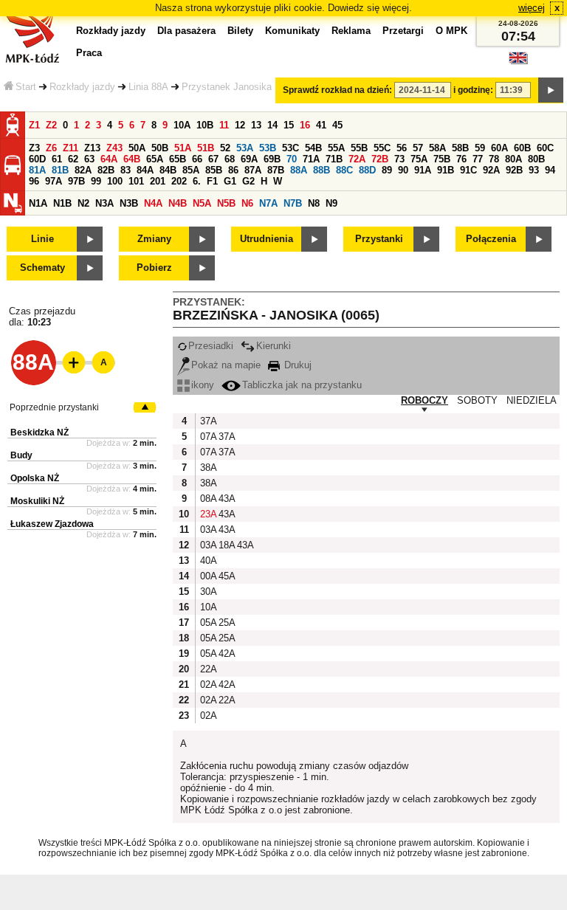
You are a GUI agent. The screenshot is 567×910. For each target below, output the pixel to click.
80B (536, 159)
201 (157, 181)
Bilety (240, 30)
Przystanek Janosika (227, 86)
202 (179, 181)
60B (522, 148)
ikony (202, 384)
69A (249, 159)
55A (336, 148)
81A (37, 170)
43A (226, 498)
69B (272, 159)
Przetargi (403, 30)
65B (177, 159)
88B (321, 170)
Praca (89, 52)
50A (136, 148)
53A (244, 148)
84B (167, 170)
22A (207, 669)
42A (226, 653)
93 (534, 170)
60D (37, 159)
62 (73, 159)
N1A (38, 203)
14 (272, 125)
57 (418, 148)
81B (60, 170)
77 (477, 159)
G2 (248, 181)
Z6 (51, 148)
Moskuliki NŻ (37, 501)
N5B (226, 203)
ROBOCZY (424, 400)
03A (207, 529)
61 (57, 159)
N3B (129, 203)
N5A (202, 203)
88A (298, 170)
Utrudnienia (266, 238)
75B (441, 159)
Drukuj (296, 364)
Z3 (34, 148)
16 (305, 125)
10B (204, 125)
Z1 (34, 125)
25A (226, 622)
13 (256, 125)
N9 (331, 203)
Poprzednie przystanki (54, 407)
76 (461, 159)
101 (136, 181)
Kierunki (273, 345)
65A (154, 159)
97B (76, 181)
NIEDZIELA (531, 400)
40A (207, 560)
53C (290, 148)
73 (399, 159)
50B (159, 148)
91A (422, 170)
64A (108, 159)
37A (207, 421)
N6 (247, 203)
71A (311, 159)
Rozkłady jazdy (82, 86)
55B (359, 148)
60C (545, 148)
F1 (212, 181)
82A (83, 170)
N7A (268, 203)
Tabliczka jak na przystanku (302, 384)
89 (387, 170)
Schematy (42, 267)
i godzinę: (473, 90)
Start (26, 86)
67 (213, 159)
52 (225, 148)
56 (401, 148)
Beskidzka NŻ (39, 432)
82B (105, 170)
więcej (531, 7)
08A (207, 498)
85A (190, 170)
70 (291, 159)
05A (207, 622)
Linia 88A (148, 86)
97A (53, 181)
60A (499, 148)
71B (334, 159)
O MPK (451, 30)
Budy (21, 455)
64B (131, 159)
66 (197, 159)
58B (460, 148)
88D (367, 170)
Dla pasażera (186, 30)
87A (252, 170)
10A (181, 125)
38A (207, 467)
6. (197, 181)
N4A (153, 203)
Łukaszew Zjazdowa (52, 524)
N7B (293, 203)
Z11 (70, 148)
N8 (314, 203)
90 (403, 170)
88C (344, 170)
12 (240, 125)
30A (207, 591)
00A (207, 576)
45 (337, 125)
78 (494, 159)
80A (513, 159)
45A (226, 576)
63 (89, 159)
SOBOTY (477, 400)
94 (550, 170)
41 (321, 125)
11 (224, 125)
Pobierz (154, 267)
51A (182, 148)
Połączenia (491, 238)
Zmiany (154, 238)
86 (233, 170)
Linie (42, 238)
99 (96, 181)
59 (480, 148)
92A (491, 170)
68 (229, 159)
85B (213, 170)
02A (207, 684)
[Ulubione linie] (69, 362)
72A (356, 159)
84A (145, 170)
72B (379, 159)
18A (226, 545)
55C (382, 148)
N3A (104, 203)
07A (207, 436)
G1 (230, 181)
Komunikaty (292, 30)
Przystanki (379, 238)
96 (34, 181)
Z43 (114, 148)
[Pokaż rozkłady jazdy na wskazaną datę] (550, 90)
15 (289, 125)
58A (437, 148)
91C (468, 170)
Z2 (51, 125)
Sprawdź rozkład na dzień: (337, 90)
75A (418, 159)
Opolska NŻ (34, 478)
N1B (62, 203)
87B (275, 170)
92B (514, 170)
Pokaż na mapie (226, 364)
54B (313, 148)
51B (205, 148)
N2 (83, 203)
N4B (177, 203)
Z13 (92, 148)
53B (267, 148)
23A (207, 514)
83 (125, 170)
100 (115, 181)
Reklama (351, 30)
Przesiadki (210, 345)
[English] (518, 62)
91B (445, 170)
